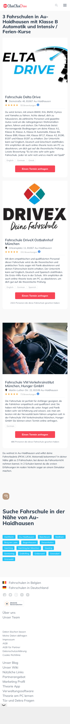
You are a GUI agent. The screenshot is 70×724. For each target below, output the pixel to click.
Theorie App (11, 686)
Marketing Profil (14, 682)
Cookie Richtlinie (12, 655)
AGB (5, 643)
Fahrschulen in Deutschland (28, 588)
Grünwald (8, 559)
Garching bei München (28, 548)
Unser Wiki (10, 667)
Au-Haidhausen (26, 537)
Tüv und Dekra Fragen (18, 700)
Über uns (9, 613)
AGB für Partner (11, 647)
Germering (9, 553)
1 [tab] (35, 84)
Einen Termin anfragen (35, 169)
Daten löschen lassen (14, 631)
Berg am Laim (11, 542)
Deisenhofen (47, 542)
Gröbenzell (39, 553)
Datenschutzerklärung (15, 651)
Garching (8, 548)
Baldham (59, 537)
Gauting (48, 548)
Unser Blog (10, 663)
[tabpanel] (35, 63)
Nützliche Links (13, 672)
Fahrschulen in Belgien (24, 583)
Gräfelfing (24, 553)
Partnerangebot (14, 677)
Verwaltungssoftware (18, 691)
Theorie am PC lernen (18, 696)
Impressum (9, 639)
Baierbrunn (45, 537)
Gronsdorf (54, 553)
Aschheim (9, 537)
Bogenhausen (29, 542)
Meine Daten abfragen (15, 635)
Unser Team (11, 617)
